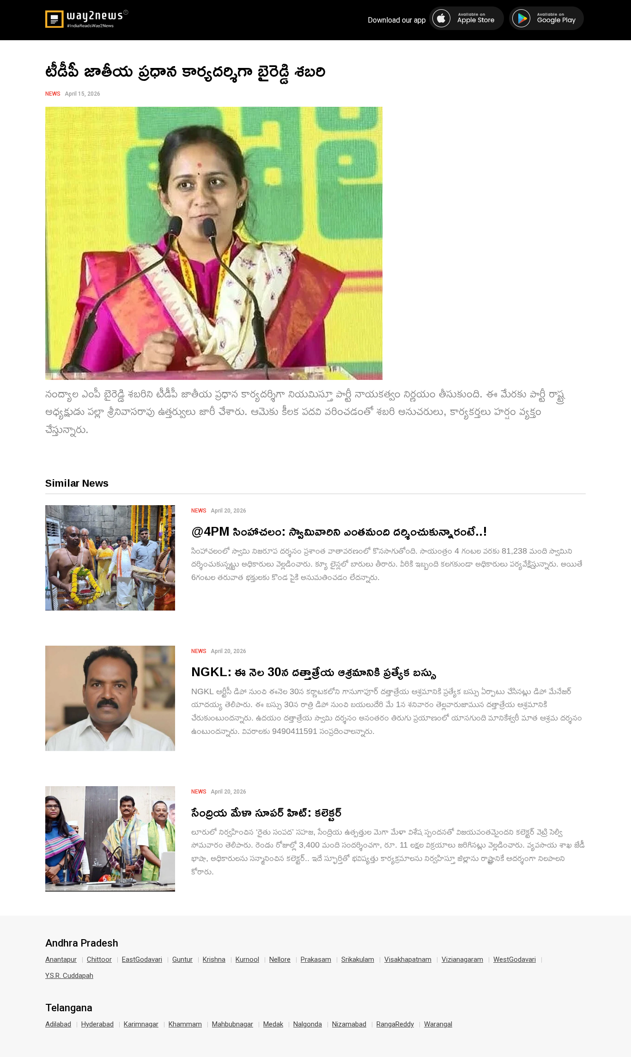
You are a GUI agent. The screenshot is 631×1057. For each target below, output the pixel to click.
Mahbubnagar (232, 1024)
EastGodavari (142, 959)
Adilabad (58, 1024)
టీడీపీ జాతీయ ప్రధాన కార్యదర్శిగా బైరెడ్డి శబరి (185, 69)
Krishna (214, 959)
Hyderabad (97, 1024)
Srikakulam (357, 959)
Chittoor (99, 959)
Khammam (185, 1024)
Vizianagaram (462, 959)
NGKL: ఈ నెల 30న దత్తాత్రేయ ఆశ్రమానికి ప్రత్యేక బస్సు (314, 671)
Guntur (182, 959)
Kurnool (247, 959)
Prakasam (316, 959)
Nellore (280, 959)
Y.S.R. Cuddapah (69, 975)
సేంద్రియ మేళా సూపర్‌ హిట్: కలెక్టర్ (266, 812)
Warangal (438, 1024)
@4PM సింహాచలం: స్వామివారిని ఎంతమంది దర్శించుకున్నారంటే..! (339, 531)
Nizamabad (349, 1024)
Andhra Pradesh (81, 943)
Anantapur (61, 959)
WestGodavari (514, 959)
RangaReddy (395, 1024)
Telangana (68, 1008)
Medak (273, 1024)
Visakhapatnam (407, 959)
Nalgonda (307, 1024)
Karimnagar (141, 1024)
